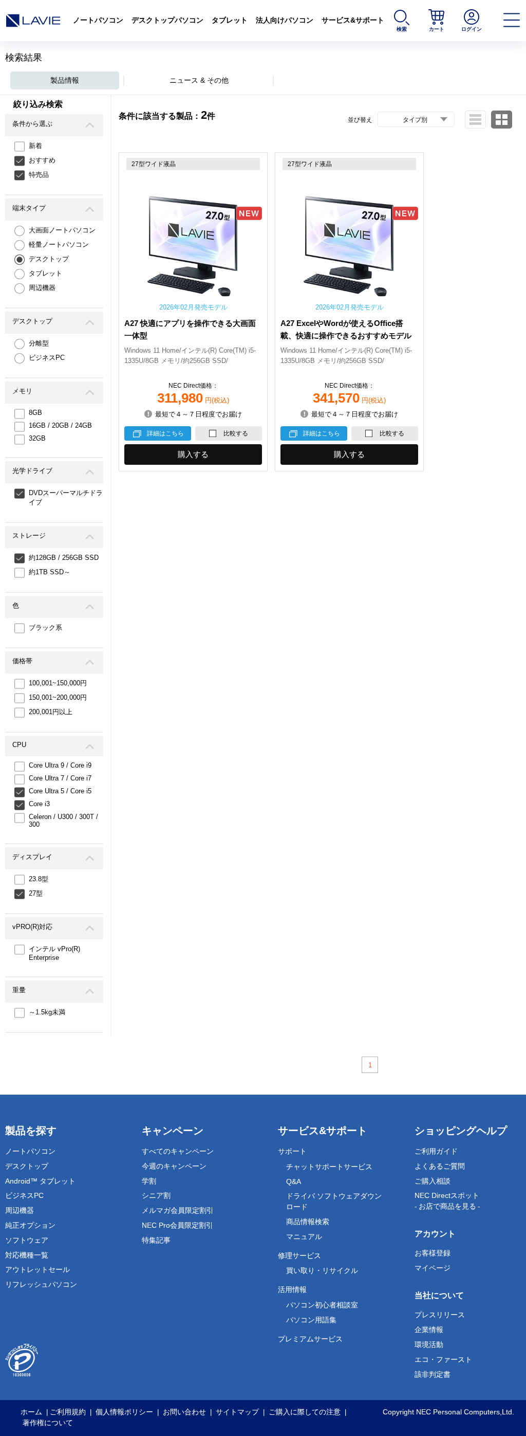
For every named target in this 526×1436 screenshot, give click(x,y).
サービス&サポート (353, 20)
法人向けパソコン (284, 20)
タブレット (230, 20)
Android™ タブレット (40, 1181)
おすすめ (42, 160)
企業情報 (429, 1329)
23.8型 (38, 879)
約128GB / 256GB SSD (64, 557)
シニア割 (156, 1195)
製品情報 (64, 80)
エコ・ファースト (443, 1359)
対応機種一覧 (26, 1255)
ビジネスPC (47, 357)
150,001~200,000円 (58, 697)
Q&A (293, 1181)
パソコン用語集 (311, 1320)
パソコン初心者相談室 (322, 1305)
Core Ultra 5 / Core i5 (60, 791)
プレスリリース (440, 1315)
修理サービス (299, 1255)
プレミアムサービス (310, 1339)
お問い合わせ (184, 1412)
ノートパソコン (98, 20)
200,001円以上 (50, 712)
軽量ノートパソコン (59, 244)
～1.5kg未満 (47, 1012)
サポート (292, 1151)
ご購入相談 (432, 1181)
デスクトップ (49, 259)
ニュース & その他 (199, 80)
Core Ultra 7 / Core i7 (60, 778)
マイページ (432, 1268)
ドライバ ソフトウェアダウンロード (334, 1201)
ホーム (31, 1412)
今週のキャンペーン (174, 1166)
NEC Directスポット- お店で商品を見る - (447, 1200)
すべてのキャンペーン (178, 1151)
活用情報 (292, 1289)
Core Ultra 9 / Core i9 (60, 765)
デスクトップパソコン (167, 20)
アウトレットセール (37, 1269)
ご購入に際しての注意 (305, 1412)
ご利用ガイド (436, 1151)
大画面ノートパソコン (62, 230)
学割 (149, 1181)
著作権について (48, 1423)
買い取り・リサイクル (322, 1270)
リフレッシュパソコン (41, 1284)
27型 (36, 893)
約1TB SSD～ (49, 572)
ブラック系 (45, 627)
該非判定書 (432, 1374)
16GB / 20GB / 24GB (60, 425)
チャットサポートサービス (329, 1166)
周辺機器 (42, 288)
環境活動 (429, 1344)
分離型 (39, 343)
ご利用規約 (68, 1412)
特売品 (39, 174)
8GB (35, 412)
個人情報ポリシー (124, 1412)
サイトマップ (237, 1412)
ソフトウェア (26, 1240)
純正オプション (30, 1225)
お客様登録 (432, 1253)
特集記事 (156, 1240)
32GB (37, 438)
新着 (35, 146)
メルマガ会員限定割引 (178, 1210)
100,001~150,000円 (58, 683)
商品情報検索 (307, 1221)
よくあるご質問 (440, 1166)
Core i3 (39, 804)
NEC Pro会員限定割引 (177, 1225)
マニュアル (304, 1236)
